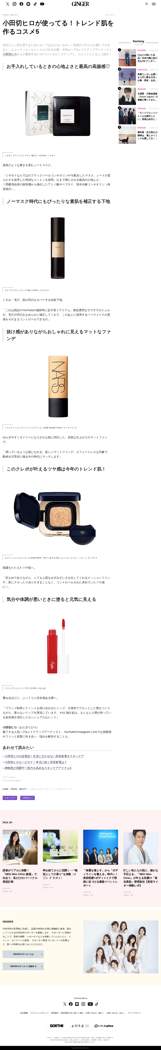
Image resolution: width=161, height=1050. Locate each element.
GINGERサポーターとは (23, 954)
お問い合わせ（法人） (115, 1013)
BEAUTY (23, 789)
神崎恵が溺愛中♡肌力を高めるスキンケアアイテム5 (38, 768)
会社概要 (24, 1013)
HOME (5, 789)
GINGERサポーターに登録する (23, 966)
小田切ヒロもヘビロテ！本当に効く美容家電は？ (36, 762)
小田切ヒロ (10, 54)
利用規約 (54, 1013)
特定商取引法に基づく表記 (72, 1013)
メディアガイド (134, 1013)
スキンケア (9, 798)
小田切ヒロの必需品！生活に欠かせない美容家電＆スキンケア (44, 756)
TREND (14, 789)
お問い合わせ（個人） (95, 1013)
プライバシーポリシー (39, 1013)
